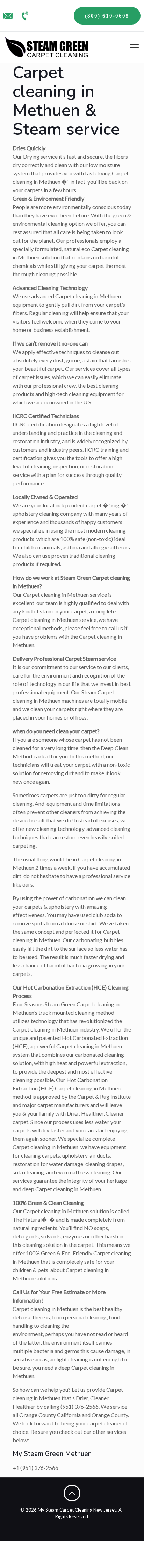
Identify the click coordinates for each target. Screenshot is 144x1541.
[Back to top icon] (72, 1493)
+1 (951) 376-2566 (35, 1467)
